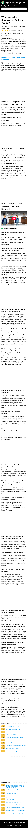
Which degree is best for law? (12, 731)
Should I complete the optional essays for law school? (16, 796)
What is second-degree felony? (13, 726)
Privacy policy (17, 825)
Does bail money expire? (11, 793)
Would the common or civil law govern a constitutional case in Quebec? (15, 790)
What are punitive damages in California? (15, 740)
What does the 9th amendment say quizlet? (16, 745)
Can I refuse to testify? (11, 799)
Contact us (17, 6)
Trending (3, 6)
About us (9, 825)
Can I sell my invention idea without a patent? (16, 804)
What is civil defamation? (11, 734)
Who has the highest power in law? (14, 802)
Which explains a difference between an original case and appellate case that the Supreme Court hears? (15, 786)
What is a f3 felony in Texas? (12, 748)
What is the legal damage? (12, 751)
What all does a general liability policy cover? (16, 813)
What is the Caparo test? (11, 742)
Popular (10, 6)
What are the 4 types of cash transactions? (15, 810)
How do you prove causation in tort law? (15, 737)
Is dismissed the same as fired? (13, 729)
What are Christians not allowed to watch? (15, 807)
